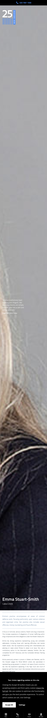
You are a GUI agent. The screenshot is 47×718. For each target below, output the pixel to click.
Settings (22, 704)
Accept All (9, 704)
